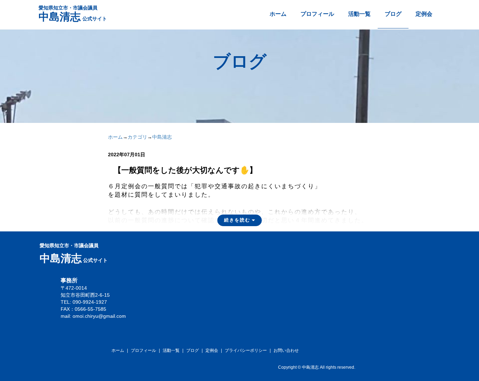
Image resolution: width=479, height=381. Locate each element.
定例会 (424, 14)
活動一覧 (359, 14)
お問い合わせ (286, 350)
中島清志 (162, 137)
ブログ (393, 14)
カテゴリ (137, 137)
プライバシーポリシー (246, 350)
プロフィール (317, 14)
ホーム (278, 14)
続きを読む (237, 220)
